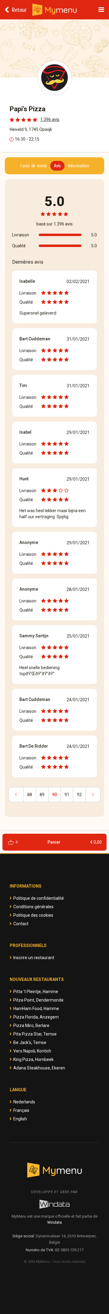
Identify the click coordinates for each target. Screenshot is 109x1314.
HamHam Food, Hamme (36, 1008)
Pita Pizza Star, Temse (35, 1034)
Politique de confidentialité (38, 898)
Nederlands (24, 1101)
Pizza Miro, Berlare (31, 1025)
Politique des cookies (33, 915)
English (20, 1118)
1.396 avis (49, 119)
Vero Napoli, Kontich (32, 1051)
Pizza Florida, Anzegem (36, 1017)
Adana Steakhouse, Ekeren (39, 1068)
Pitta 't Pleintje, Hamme (35, 991)
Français (21, 1110)
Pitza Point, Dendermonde (38, 1000)
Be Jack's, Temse (29, 1042)
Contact (20, 923)
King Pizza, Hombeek (33, 1059)
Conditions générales (33, 906)
